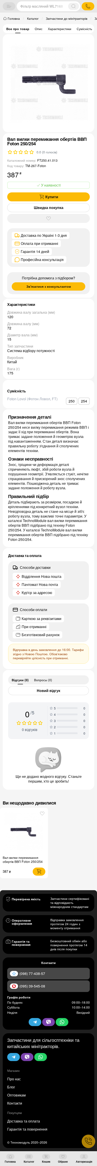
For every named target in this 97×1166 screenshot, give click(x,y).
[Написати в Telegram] (13, 1057)
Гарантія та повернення (27, 1129)
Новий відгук (48, 690)
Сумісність (84, 28)
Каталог (29, 1161)
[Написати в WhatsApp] (40, 1057)
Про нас (14, 1078)
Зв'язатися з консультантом (48, 286)
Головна (10, 1161)
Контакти (14, 1103)
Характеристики (59, 28)
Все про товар (17, 28)
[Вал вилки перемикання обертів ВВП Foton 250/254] (24, 831)
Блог (11, 1087)
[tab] (20, 679)
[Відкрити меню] (9, 6)
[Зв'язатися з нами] (88, 1141)
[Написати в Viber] (27, 1057)
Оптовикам (16, 1095)
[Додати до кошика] (39, 872)
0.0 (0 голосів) (47, 152)
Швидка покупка (48, 207)
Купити (51, 196)
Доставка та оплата (23, 1121)
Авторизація (84, 1161)
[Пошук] (73, 6)
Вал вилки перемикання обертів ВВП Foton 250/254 (23, 859)
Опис (38, 28)
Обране (63, 1161)
